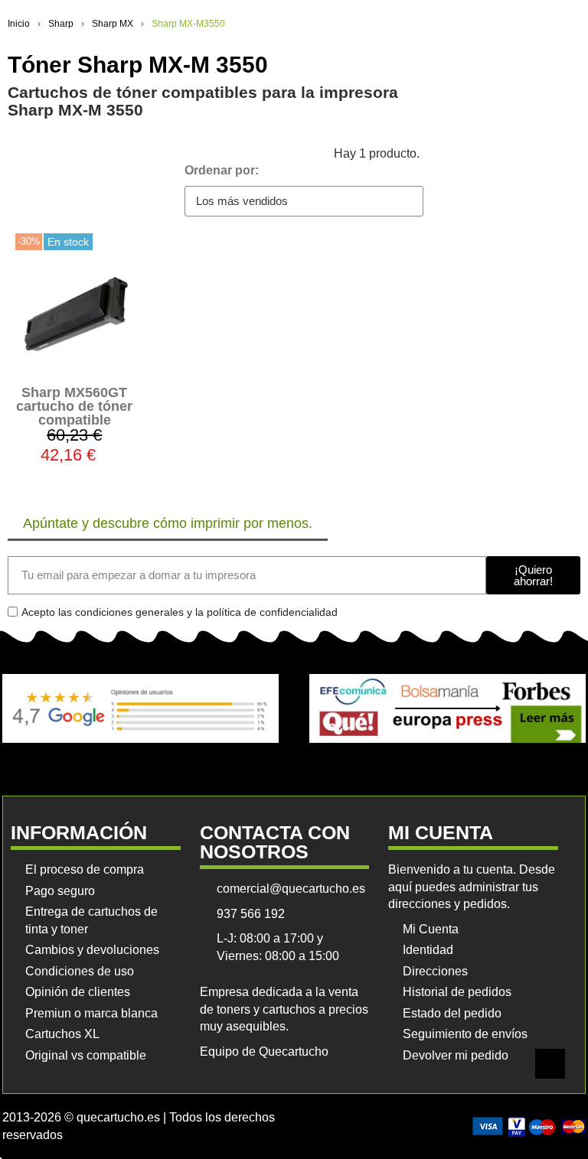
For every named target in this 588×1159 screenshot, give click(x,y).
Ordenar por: (222, 170)
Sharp (61, 23)
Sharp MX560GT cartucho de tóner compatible (74, 406)
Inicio (19, 23)
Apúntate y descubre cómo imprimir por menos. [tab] (167, 523)
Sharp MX (112, 23)
